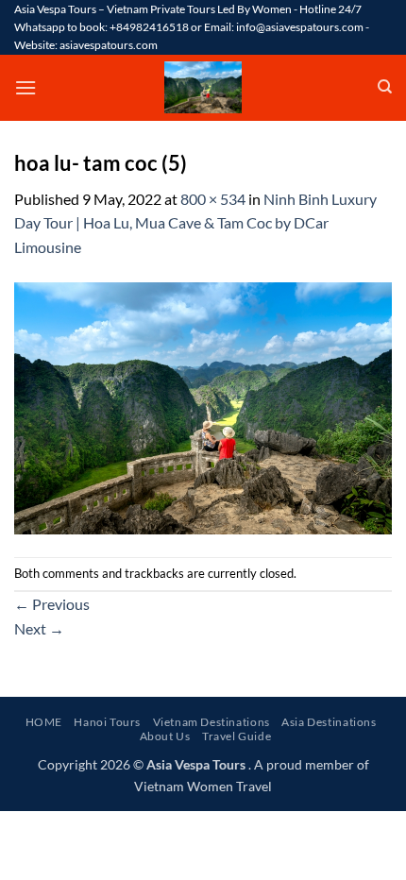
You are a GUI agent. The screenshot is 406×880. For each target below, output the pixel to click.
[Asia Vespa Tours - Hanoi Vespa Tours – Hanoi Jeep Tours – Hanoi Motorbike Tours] (203, 87)
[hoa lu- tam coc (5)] (203, 406)
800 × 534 (212, 199)
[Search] (385, 87)
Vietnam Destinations (211, 722)
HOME (43, 722)
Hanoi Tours (107, 722)
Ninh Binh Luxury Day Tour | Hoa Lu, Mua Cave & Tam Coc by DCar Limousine (195, 223)
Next (39, 628)
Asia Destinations (328, 722)
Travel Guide (236, 736)
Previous (52, 604)
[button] (25, 87)
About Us (165, 736)
